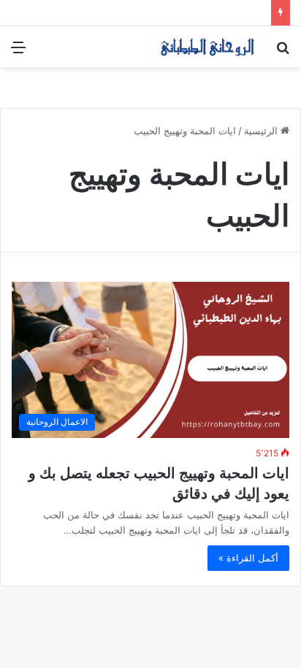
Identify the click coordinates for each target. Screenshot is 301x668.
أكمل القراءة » (248, 558)
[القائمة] (18, 52)
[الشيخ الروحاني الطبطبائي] (206, 47)
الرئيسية (262, 131)
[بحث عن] (282, 52)
